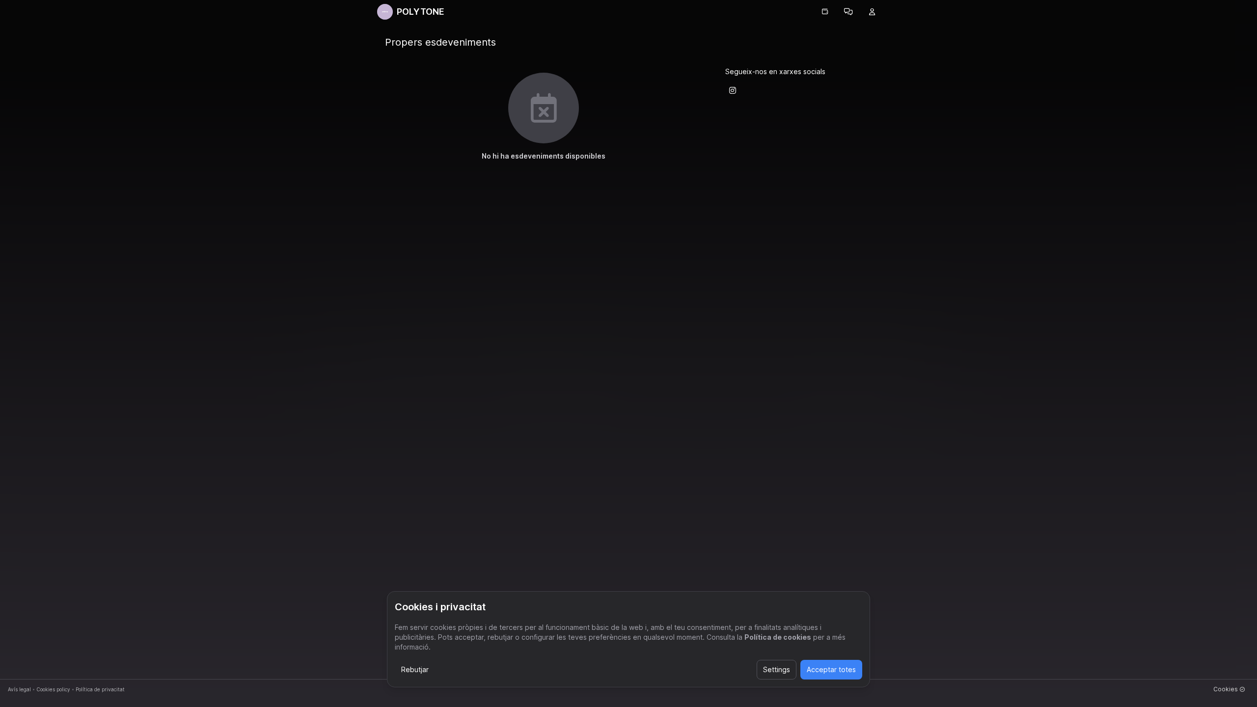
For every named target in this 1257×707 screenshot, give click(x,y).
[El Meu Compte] (872, 12)
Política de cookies (777, 637)
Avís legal (19, 689)
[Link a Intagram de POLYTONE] (732, 90)
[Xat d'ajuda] (848, 12)
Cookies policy (53, 689)
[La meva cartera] (825, 12)
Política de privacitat (100, 689)
